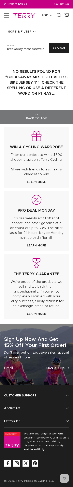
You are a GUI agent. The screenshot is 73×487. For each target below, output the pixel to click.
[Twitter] (25, 463)
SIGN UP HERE (55, 368)
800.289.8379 (55, 4)
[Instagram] (16, 463)
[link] (36, 157)
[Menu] (6, 15)
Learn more (36, 182)
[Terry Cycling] (23, 15)
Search (59, 47)
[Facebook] (7, 463)
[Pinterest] (35, 463)
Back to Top (36, 118)
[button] (68, 4)
